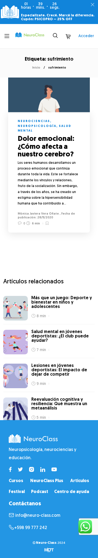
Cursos (16, 481)
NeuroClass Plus (46, 481)
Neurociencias (34, 121)
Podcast (39, 492)
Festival (17, 492)
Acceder (86, 36)
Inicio (36, 67)
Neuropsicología (37, 126)
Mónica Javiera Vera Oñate (38, 213)
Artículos (79, 481)
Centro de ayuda (71, 492)
